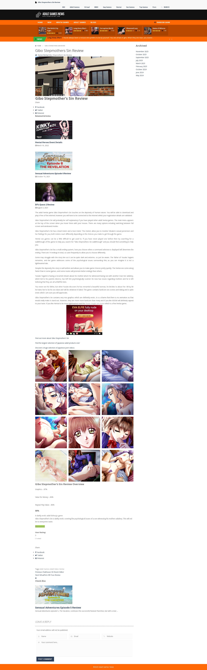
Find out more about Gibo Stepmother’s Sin (52, 338)
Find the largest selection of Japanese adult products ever (57, 343)
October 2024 (141, 69)
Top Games (143, 7)
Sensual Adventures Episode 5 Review (58, 607)
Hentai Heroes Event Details (48, 142)
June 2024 (140, 72)
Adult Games (75, 7)
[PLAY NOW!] (42, 30)
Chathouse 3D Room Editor (49, 572)
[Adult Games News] (50, 14)
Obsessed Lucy (132, 28)
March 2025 (140, 63)
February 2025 (141, 66)
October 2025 (141, 54)
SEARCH (166, 7)
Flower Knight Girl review (95, 303)
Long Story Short (80, 28)
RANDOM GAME (163, 22)
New (49, 22)
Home (40, 22)
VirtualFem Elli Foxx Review (47, 575)
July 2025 (139, 60)
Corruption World (106, 28)
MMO (96, 7)
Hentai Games (62, 22)
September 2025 (142, 57)
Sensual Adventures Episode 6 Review (53, 173)
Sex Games (130, 7)
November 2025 (142, 51)
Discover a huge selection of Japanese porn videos (55, 348)
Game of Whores (159, 28)
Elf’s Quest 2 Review (44, 204)
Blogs (93, 22)
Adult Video (54, 569)
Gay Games (107, 7)
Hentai (118, 7)
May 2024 (140, 75)
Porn (154, 7)
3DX (63, 7)
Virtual (87, 7)
